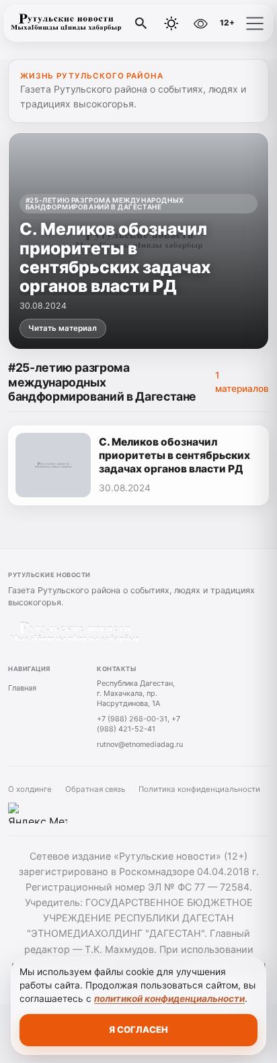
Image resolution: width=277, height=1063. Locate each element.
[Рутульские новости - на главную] (65, 23)
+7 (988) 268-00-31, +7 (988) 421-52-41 (138, 723)
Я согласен (138, 1029)
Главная (22, 688)
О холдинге (30, 789)
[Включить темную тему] (171, 23)
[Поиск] (141, 23)
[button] (255, 23)
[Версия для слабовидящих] (200, 23)
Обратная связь (95, 789)
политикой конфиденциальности (169, 998)
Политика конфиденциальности (199, 789)
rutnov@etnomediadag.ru (140, 744)
